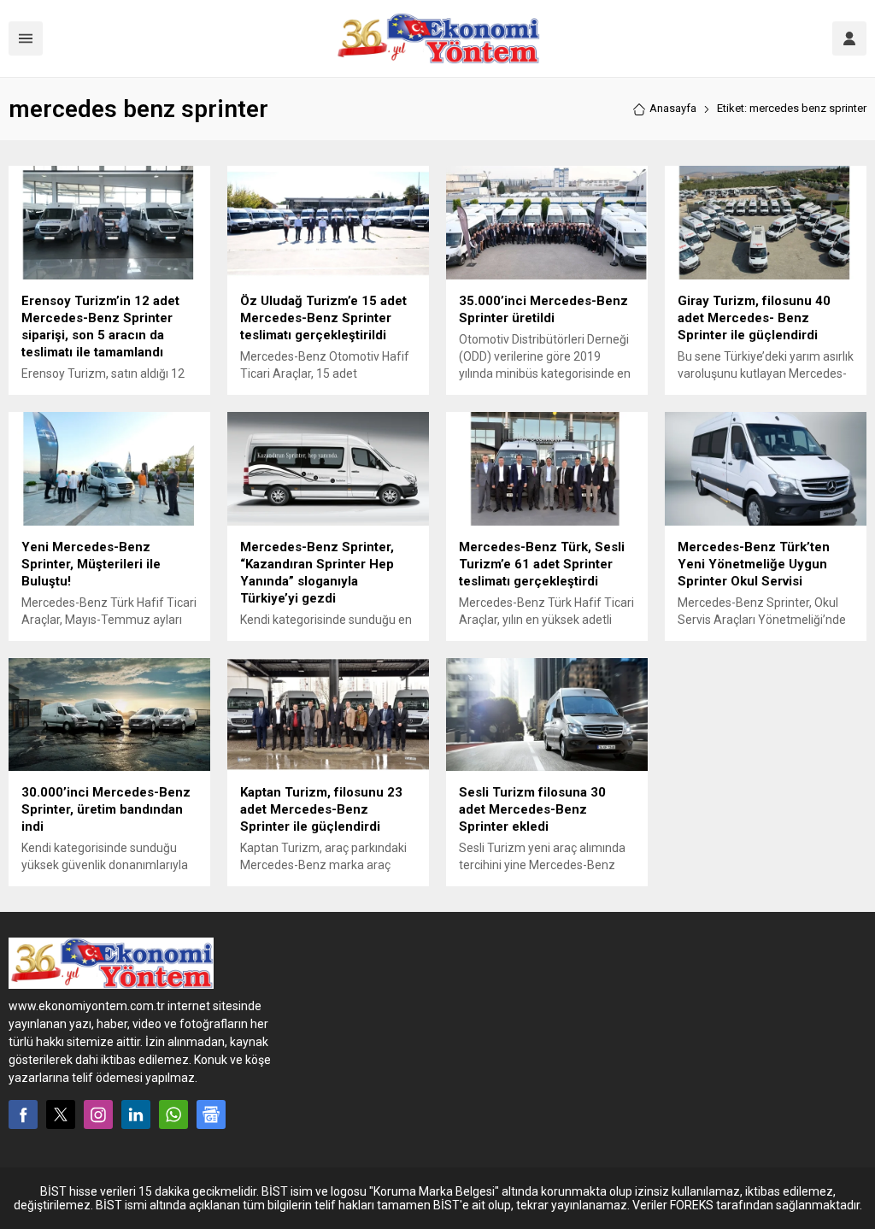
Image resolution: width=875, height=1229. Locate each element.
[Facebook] (23, 1114)
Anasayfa (672, 108)
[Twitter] (60, 1114)
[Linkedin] (135, 1114)
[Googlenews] (211, 1114)
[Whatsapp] (173, 1114)
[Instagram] (98, 1114)
